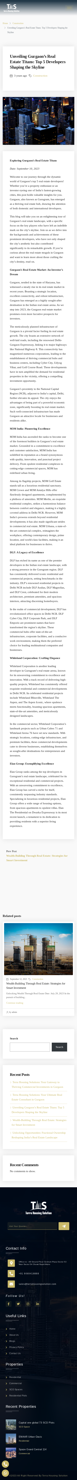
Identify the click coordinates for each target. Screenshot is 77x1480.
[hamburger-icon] (69, 8)
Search (14, 1038)
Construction (18, 23)
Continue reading (14, 1002)
